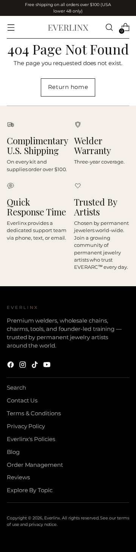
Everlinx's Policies (31, 439)
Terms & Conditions (34, 413)
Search (16, 387)
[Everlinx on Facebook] (11, 366)
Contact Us (22, 400)
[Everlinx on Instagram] (23, 366)
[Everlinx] (68, 27)
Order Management (35, 465)
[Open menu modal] (11, 27)
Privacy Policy (26, 426)
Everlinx (52, 518)
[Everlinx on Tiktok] (35, 366)
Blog (13, 452)
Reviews (18, 477)
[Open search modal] (109, 27)
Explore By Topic (30, 490)
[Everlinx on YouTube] (47, 366)
